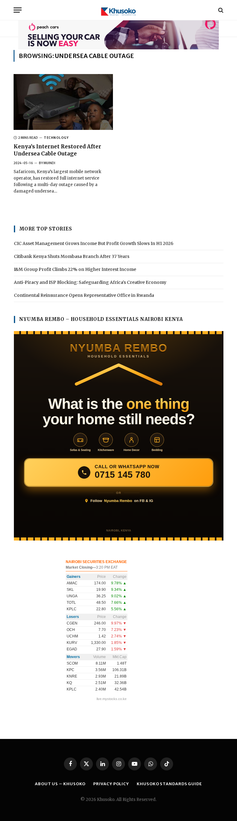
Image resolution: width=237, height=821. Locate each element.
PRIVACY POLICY (111, 783)
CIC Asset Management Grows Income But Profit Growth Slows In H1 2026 (93, 243)
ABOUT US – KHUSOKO (60, 783)
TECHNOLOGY (56, 138)
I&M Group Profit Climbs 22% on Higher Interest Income (75, 269)
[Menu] (18, 10)
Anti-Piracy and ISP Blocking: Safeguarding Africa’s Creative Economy (90, 282)
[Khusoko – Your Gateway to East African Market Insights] (118, 10)
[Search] (220, 10)
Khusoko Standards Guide (169, 783)
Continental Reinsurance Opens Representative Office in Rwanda (84, 295)
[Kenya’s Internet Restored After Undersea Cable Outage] (63, 102)
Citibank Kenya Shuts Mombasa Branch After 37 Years (71, 256)
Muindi (49, 163)
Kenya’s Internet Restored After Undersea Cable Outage (57, 150)
